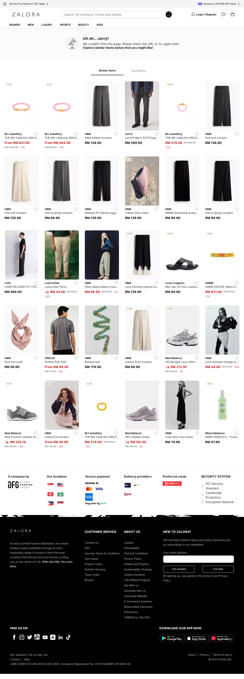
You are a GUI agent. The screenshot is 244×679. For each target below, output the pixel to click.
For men (218, 569)
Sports (65, 24)
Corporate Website (135, 596)
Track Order (92, 574)
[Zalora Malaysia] (60, 485)
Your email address (175, 552)
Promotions (131, 612)
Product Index (93, 564)
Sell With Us (131, 585)
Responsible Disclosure (138, 606)
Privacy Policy (132, 558)
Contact (15, 659)
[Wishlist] (223, 14)
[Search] (169, 14)
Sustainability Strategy (138, 569)
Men (31, 24)
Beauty (83, 24)
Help (27, 659)
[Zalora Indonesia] (60, 503)
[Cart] (232, 14)
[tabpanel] (122, 265)
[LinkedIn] (60, 637)
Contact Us (92, 542)
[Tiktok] (93, 637)
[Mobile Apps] (53, 637)
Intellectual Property (136, 564)
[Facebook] (14, 637)
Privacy (204, 654)
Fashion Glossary (95, 569)
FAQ (87, 548)
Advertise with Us (135, 590)
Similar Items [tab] (107, 70)
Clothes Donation (134, 574)
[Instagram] (22, 637)
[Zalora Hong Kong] (50, 494)
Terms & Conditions (136, 553)
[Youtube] (45, 637)
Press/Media (131, 548)
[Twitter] (30, 637)
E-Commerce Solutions (138, 601)
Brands (89, 580)
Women (14, 24)
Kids (100, 24)
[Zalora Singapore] (50, 485)
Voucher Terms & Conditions (102, 553)
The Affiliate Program (137, 580)
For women (179, 569)
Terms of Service (223, 654)
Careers (129, 542)
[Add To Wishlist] (36, 134)
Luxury (46, 24)
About (192, 654)
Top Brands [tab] (138, 70)
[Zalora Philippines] (50, 503)
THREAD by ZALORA (137, 617)
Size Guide (91, 558)
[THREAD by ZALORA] (37, 637)
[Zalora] (26, 14)
